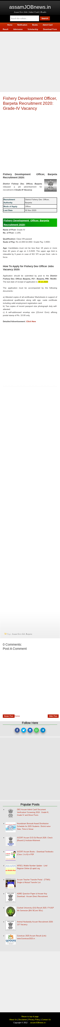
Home (17, 716)
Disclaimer (22, 1020)
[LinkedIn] (30, 730)
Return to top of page (30, 1017)
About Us (13, 1020)
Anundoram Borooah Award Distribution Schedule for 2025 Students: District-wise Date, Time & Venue (34, 826)
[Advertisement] (30, 61)
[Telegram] (42, 730)
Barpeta (29, 634)
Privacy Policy (34, 1020)
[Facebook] (17, 730)
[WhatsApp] (36, 730)
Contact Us (46, 1020)
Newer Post (8, 716)
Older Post (53, 716)
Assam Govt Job (18, 634)
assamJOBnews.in (30, 7)
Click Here (31, 321)
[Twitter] (23, 730)
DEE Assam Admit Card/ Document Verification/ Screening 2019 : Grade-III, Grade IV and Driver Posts (33, 812)
